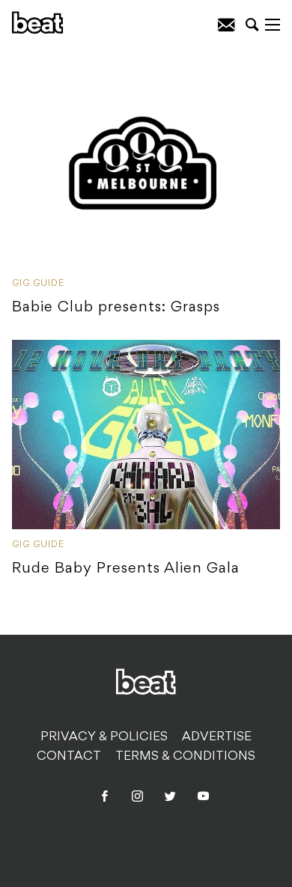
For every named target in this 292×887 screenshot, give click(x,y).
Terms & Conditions (185, 757)
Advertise (217, 737)
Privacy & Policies (104, 737)
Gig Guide (38, 283)
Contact (69, 757)
